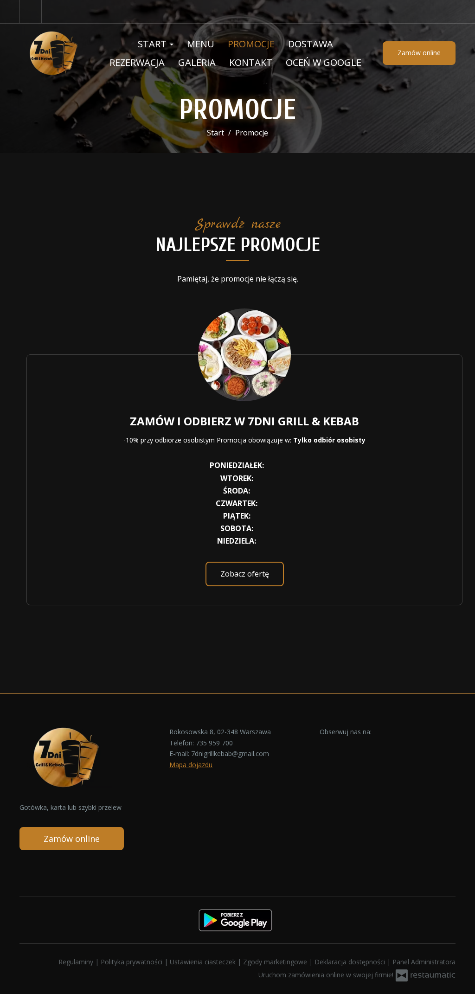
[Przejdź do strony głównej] (53, 53)
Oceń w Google (323, 62)
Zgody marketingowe (276, 961)
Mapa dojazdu (190, 764)
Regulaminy (76, 961)
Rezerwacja (137, 62)
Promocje (251, 44)
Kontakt (250, 62)
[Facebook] (30, 11)
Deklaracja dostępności (351, 961)
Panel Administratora (424, 961)
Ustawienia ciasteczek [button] (204, 961)
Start (153, 44)
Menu (200, 44)
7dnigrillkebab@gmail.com (230, 753)
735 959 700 (214, 742)
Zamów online (419, 52)
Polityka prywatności (132, 961)
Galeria (197, 62)
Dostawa (310, 44)
